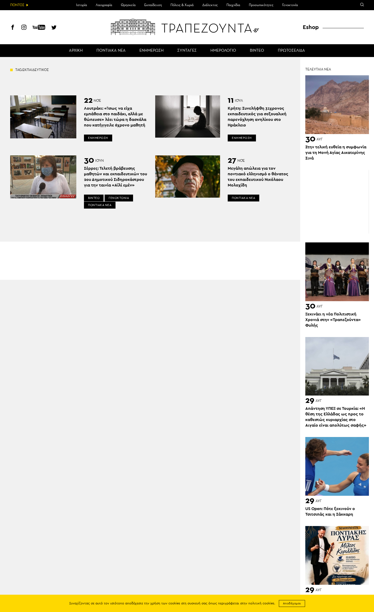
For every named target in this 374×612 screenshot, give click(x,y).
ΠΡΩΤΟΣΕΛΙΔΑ (291, 51)
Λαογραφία (104, 5)
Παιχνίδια (233, 5)
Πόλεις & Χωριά (182, 5)
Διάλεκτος (210, 5)
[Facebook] (12, 28)
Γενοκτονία (290, 5)
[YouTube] (39, 28)
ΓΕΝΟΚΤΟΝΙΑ (119, 197)
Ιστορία (81, 5)
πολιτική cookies (261, 603)
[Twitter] (53, 28)
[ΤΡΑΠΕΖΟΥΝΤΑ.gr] (187, 26)
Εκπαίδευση (153, 5)
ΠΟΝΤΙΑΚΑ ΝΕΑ (111, 51)
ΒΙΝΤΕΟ (257, 51)
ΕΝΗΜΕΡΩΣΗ (151, 51)
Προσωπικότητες (261, 5)
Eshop (311, 27)
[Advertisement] (337, 202)
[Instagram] (23, 28)
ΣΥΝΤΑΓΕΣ (187, 51)
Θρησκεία (128, 5)
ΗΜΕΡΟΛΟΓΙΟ (223, 51)
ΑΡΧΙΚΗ (76, 51)
